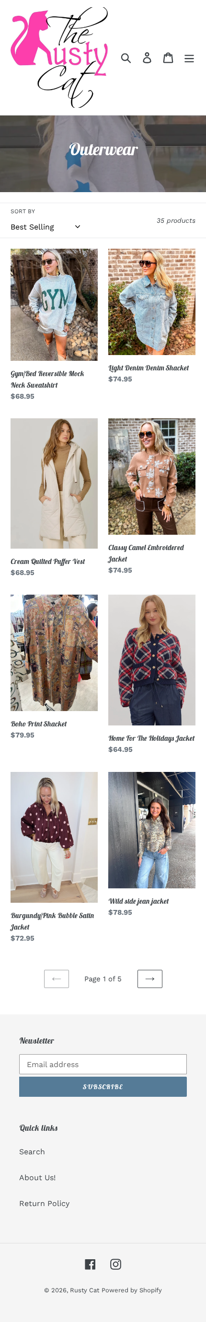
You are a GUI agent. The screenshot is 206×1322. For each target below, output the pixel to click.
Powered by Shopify (132, 1290)
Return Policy (44, 1203)
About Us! (37, 1177)
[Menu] (189, 58)
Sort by (23, 211)
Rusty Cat (84, 1290)
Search (32, 1151)
